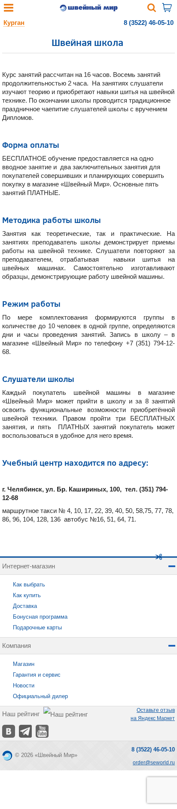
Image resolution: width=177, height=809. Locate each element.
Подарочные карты (37, 627)
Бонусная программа (40, 617)
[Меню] (8, 9)
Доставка (25, 606)
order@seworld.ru (154, 762)
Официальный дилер (40, 696)
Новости (23, 685)
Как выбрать (29, 584)
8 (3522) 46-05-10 (149, 22)
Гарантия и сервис (37, 675)
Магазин (23, 664)
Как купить (27, 595)
